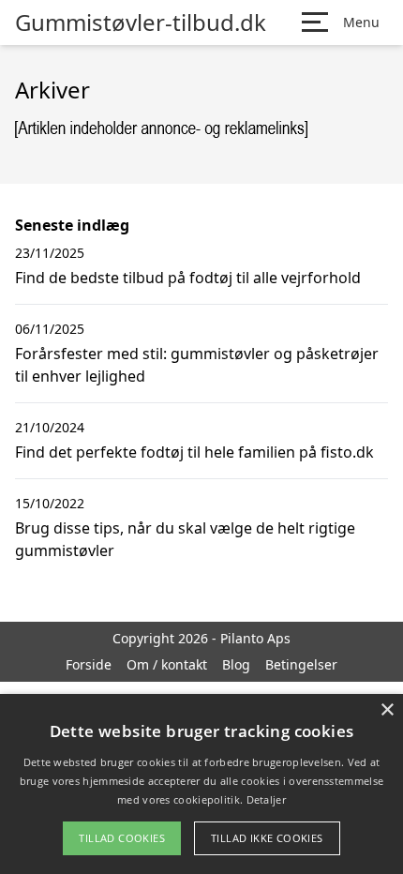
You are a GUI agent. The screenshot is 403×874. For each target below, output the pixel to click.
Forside (89, 664)
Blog (236, 664)
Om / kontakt (167, 664)
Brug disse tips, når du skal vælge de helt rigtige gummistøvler (185, 539)
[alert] (201, 784)
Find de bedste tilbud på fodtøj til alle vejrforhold (188, 277)
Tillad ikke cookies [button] (267, 838)
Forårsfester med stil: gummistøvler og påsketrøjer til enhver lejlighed (197, 364)
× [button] (387, 710)
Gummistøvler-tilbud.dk (140, 23)
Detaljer (266, 799)
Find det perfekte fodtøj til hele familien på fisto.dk (194, 452)
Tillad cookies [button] (122, 838)
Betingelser (301, 664)
